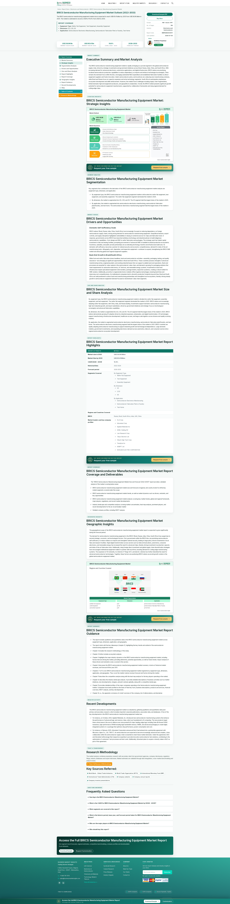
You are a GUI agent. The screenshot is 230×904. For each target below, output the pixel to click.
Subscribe (167, 872)
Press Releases (108, 872)
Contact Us (126, 875)
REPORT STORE (124, 3)
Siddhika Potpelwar (160, 40)
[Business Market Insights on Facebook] (59, 882)
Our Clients (126, 872)
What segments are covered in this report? (104, 809)
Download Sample (66, 851)
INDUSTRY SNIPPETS (139, 3)
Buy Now (160, 18)
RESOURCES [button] (152, 3)
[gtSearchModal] (172, 3)
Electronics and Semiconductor (80, 9)
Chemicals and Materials (91, 874)
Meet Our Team (127, 869)
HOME (103, 3)
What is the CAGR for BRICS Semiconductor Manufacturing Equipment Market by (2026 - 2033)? (122, 803)
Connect (159, 45)
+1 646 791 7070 (65, 875)
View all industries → (90, 882)
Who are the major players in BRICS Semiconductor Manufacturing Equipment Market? (119, 823)
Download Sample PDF (159, 14)
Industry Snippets (108, 875)
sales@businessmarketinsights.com (70, 878)
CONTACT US (165, 3)
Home (59, 9)
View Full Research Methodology (100, 764)
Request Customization (84, 851)
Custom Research (109, 869)
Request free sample (160, 167)
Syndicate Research (109, 866)
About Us (125, 866)
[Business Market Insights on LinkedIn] (63, 882)
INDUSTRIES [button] (112, 3)
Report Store (65, 9)
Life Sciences (88, 866)
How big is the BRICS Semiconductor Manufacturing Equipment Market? (114, 797)
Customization (167, 901)
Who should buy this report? (99, 829)
